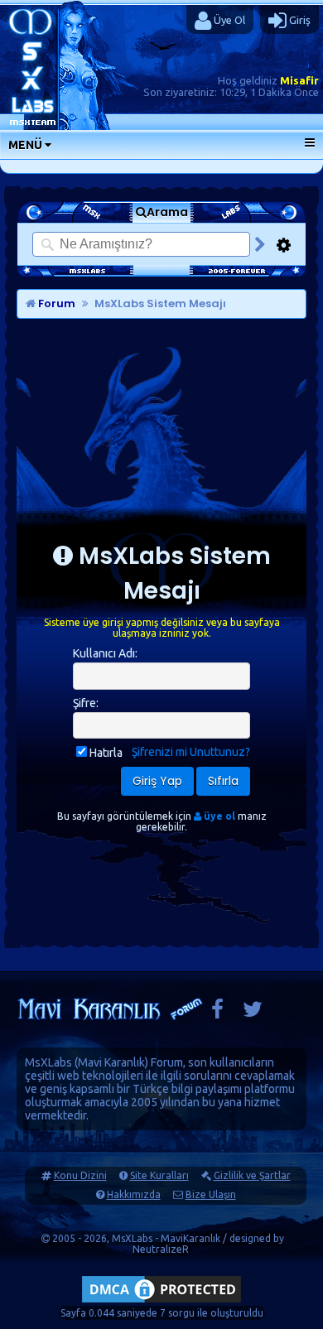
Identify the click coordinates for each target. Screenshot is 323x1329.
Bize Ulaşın (211, 1194)
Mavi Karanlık (111, 1062)
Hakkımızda (134, 1194)
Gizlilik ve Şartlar (252, 1175)
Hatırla (106, 752)
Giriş (299, 20)
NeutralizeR (161, 1249)
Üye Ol (228, 20)
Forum (55, 303)
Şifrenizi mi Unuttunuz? (191, 751)
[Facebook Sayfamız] (217, 1013)
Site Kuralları (159, 1175)
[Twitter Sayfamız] (253, 1013)
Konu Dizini (80, 1175)
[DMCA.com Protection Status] (161, 1302)
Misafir (299, 80)
